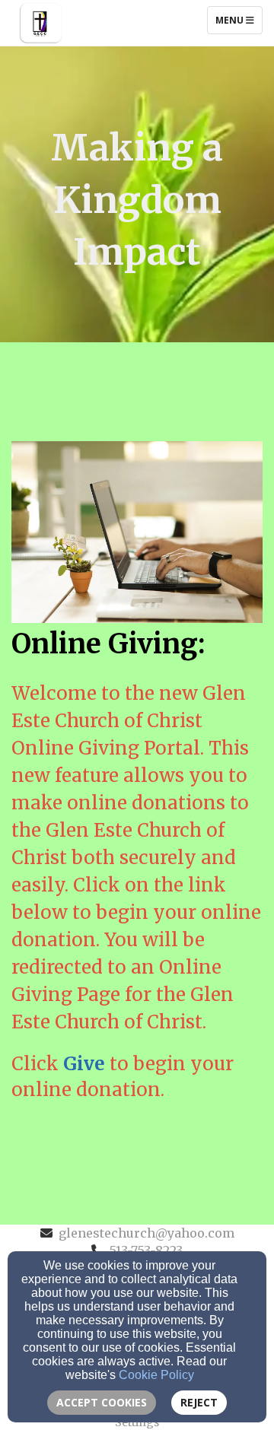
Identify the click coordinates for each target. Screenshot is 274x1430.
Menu (239, 20)
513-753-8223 (146, 1250)
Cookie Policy (156, 1374)
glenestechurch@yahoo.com (146, 1233)
